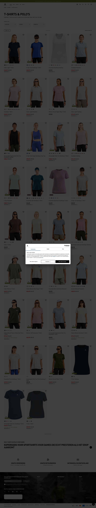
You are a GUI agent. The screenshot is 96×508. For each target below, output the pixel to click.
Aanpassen (47, 261)
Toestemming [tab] (33, 249)
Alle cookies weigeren (34, 261)
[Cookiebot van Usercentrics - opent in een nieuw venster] (65, 245)
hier (42, 257)
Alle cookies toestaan (62, 261)
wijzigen (54, 256)
